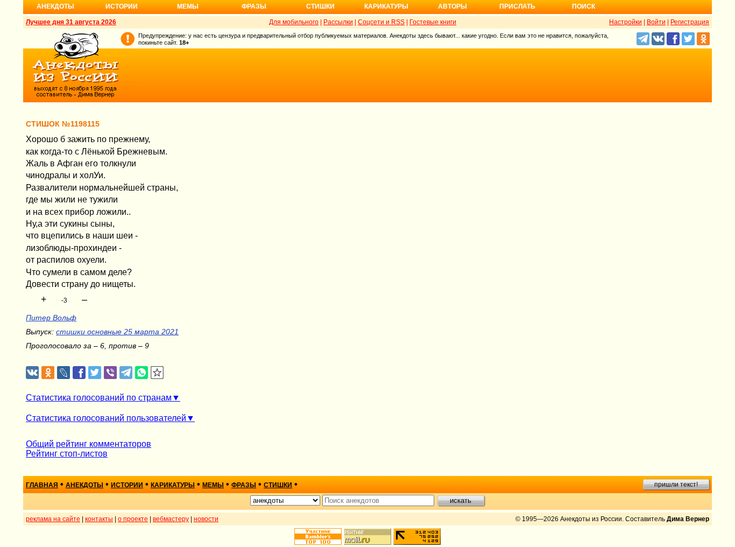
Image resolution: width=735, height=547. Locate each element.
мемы (213, 485)
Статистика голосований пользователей (106, 418)
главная (42, 485)
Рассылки (338, 22)
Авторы (452, 6)
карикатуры (173, 485)
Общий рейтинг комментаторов (88, 443)
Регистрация (689, 22)
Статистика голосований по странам (99, 397)
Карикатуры (386, 6)
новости (206, 519)
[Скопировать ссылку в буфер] (157, 373)
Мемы (188, 6)
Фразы (254, 6)
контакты (99, 519)
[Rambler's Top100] (318, 536)
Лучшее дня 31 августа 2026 (71, 22)
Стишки (320, 6)
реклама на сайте (53, 519)
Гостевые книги (432, 22)
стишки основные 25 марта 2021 (117, 331)
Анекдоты (55, 6)
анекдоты (84, 485)
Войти (656, 22)
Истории (121, 6)
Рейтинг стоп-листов (67, 453)
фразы (243, 485)
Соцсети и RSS (381, 22)
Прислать (517, 6)
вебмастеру (171, 519)
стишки (278, 485)
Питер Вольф (51, 317)
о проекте (133, 519)
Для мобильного (294, 22)
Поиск (583, 6)
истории (127, 485)
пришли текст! (676, 484)
